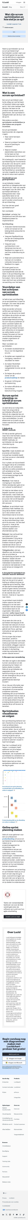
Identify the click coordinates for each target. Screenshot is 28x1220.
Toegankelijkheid (19, 1134)
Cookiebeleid (6, 1206)
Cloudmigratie (6, 1114)
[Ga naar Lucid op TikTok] (23, 1214)
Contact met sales (7, 1087)
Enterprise (5, 1082)
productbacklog (8, 839)
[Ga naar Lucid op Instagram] (10, 1214)
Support (4, 1156)
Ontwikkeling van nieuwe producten (7, 1119)
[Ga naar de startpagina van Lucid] (7, 2)
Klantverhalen (18, 1129)
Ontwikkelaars (6, 1146)
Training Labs (6, 1161)
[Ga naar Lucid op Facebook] (13, 1214)
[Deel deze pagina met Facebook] (27, 610)
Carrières (16, 1119)
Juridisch (11, 1198)
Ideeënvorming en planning (14, 36)
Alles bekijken (6, 1129)
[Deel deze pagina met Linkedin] (27, 607)
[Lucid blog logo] (7, 7)
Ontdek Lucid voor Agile (13, 916)
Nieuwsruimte (18, 1114)
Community (5, 1166)
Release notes (6, 1182)
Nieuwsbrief (5, 1177)
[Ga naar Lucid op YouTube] (17, 1214)
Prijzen (4, 1092)
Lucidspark (17, 1082)
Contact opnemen (19, 1124)
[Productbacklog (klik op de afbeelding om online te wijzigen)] (14, 806)
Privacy (4, 1198)
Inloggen (18, 2)
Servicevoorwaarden (6, 1067)
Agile (14, 31)
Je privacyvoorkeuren (11, 1209)
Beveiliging (5, 1151)
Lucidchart (17, 1087)
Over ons (16, 1109)
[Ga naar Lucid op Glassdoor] (20, 1214)
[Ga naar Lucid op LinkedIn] (3, 1214)
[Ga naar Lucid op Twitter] (6, 1214)
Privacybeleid (5, 1068)
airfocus (16, 1092)
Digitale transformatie (6, 1108)
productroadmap (11, 378)
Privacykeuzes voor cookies (10, 1202)
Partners (4, 1171)
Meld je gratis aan (14, 1054)
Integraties (17, 1097)
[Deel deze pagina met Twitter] (27, 604)
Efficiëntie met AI (7, 1124)
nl (5, 1193)
